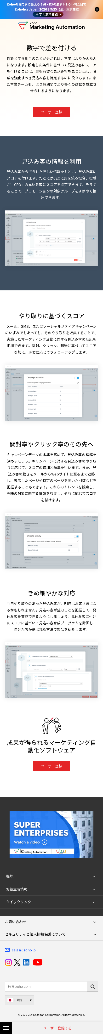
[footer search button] (92, 987)
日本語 (18, 1000)
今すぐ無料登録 (47, 14)
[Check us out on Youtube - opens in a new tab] (37, 962)
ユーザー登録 (51, 112)
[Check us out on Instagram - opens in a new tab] (8, 962)
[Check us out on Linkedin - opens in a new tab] (27, 962)
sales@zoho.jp (24, 950)
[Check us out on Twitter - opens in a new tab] (17, 962)
